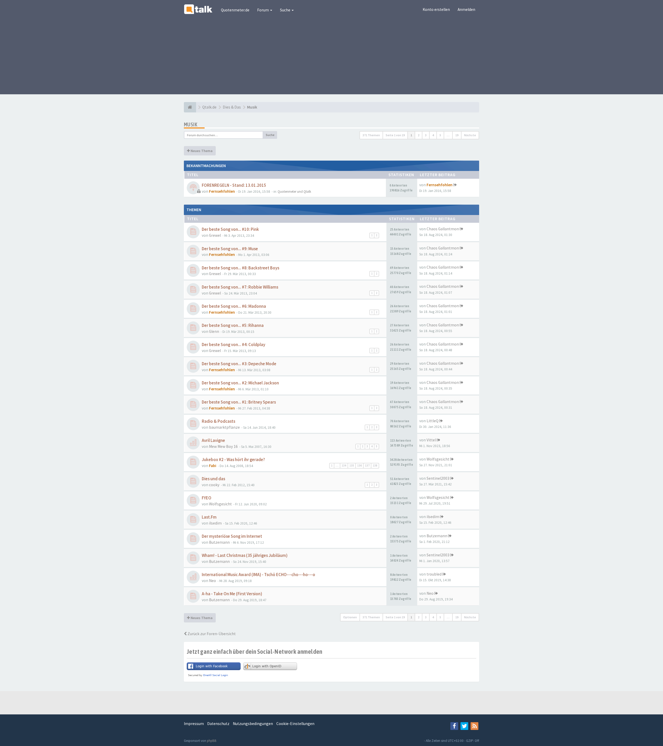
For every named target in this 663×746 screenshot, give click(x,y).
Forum (263, 10)
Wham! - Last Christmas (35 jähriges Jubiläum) (244, 555)
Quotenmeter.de (235, 10)
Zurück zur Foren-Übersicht (211, 633)
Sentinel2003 (438, 478)
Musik (190, 124)
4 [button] (433, 135)
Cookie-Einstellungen (295, 723)
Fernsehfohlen (222, 191)
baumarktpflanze (224, 427)
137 (367, 465)
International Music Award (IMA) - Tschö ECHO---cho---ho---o (258, 574)
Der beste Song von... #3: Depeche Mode (239, 364)
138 (375, 465)
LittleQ (432, 420)
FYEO (206, 498)
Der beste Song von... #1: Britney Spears (239, 402)
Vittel (431, 439)
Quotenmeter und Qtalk (294, 191)
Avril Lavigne (213, 440)
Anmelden (466, 9)
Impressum (194, 723)
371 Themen (371, 135)
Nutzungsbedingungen (253, 723)
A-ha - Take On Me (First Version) (232, 594)
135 (351, 465)
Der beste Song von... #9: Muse (230, 249)
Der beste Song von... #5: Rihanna (233, 325)
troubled (434, 574)
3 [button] (426, 135)
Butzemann (219, 542)
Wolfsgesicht (438, 459)
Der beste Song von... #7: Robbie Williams (240, 287)
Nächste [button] (470, 135)
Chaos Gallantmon (443, 228)
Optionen (350, 617)
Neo (212, 580)
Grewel (215, 235)
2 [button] (418, 135)
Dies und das (213, 479)
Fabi (212, 465)
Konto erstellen (436, 9)
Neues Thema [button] (201, 150)
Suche (285, 10)
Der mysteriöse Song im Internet (232, 536)
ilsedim (215, 523)
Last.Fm (209, 517)
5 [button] (440, 135)
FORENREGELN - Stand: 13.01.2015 (234, 185)
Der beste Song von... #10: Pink (230, 229)
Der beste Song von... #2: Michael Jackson (240, 383)
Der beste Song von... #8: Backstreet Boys (240, 268)
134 (344, 465)
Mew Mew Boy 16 (223, 446)
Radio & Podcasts (218, 421)
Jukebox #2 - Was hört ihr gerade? (233, 459)
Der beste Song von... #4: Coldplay (233, 344)
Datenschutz (218, 723)
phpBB (212, 740)
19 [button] (456, 135)
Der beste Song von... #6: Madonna (234, 306)
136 (359, 465)
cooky (214, 484)
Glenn (214, 331)
